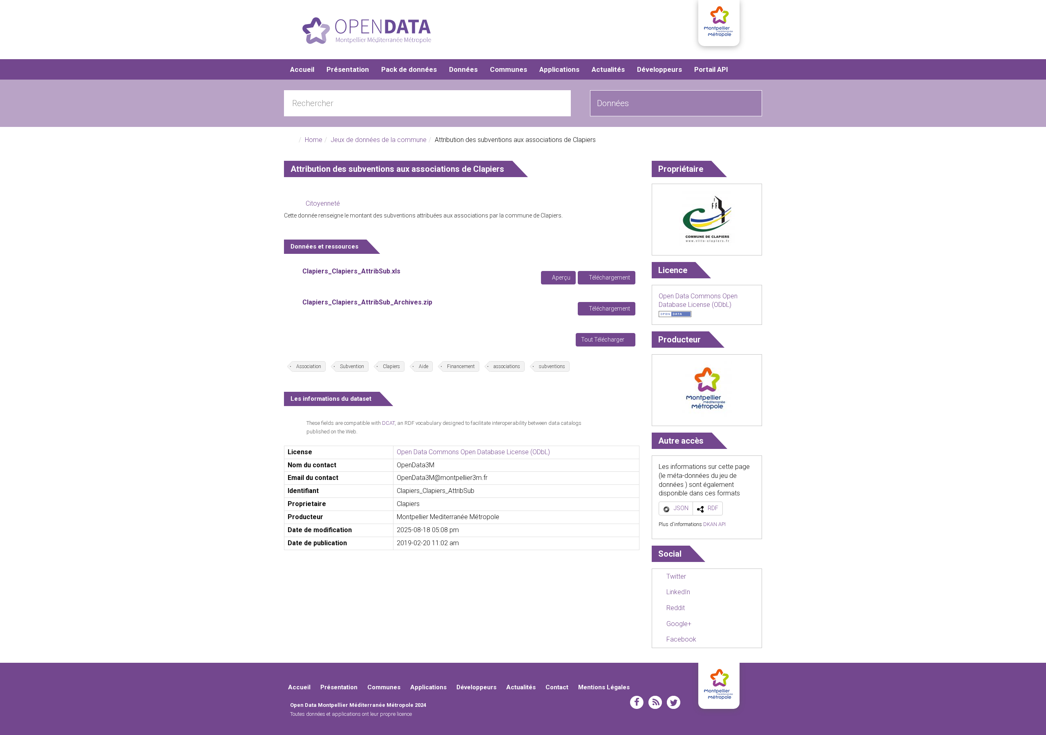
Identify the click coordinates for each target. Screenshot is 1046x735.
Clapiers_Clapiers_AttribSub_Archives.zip (367, 302)
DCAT (388, 423)
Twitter (675, 576)
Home (313, 140)
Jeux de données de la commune (379, 140)
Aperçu (560, 277)
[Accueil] (366, 30)
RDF (713, 508)
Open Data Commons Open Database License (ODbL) (473, 452)
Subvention (352, 366)
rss (655, 702)
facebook (637, 702)
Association (308, 366)
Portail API (711, 69)
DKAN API (714, 524)
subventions (552, 366)
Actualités (608, 69)
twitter (673, 702)
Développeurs (659, 69)
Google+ (678, 624)
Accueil (302, 69)
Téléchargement (609, 277)
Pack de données (409, 69)
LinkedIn (677, 592)
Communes (508, 69)
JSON (681, 508)
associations (507, 366)
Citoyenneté (323, 203)
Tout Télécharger (603, 339)
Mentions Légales (604, 687)
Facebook (680, 639)
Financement (461, 366)
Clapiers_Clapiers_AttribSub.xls (351, 271)
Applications (559, 69)
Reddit (675, 608)
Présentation (347, 69)
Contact (556, 687)
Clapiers (391, 366)
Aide (423, 366)
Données (463, 69)
